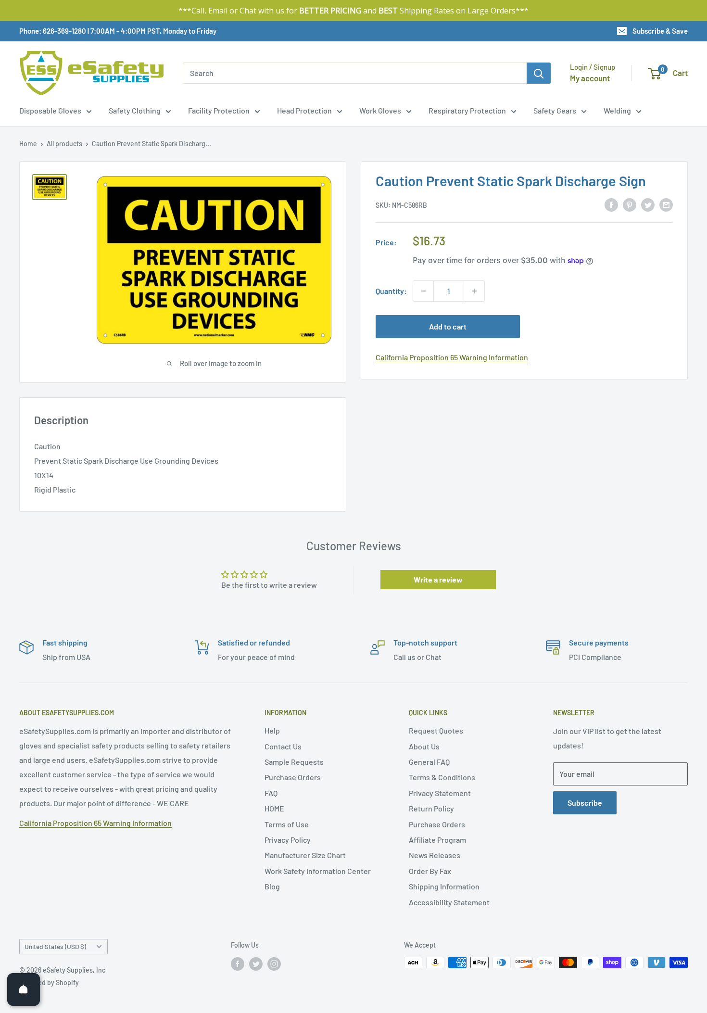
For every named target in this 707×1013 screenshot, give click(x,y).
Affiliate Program (437, 839)
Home (28, 143)
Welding (617, 110)
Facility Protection (219, 110)
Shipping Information (444, 886)
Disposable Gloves (50, 110)
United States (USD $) (55, 946)
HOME (274, 808)
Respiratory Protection (467, 110)
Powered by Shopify (49, 982)
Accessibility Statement (449, 902)
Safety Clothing (135, 110)
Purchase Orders (293, 777)
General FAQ (429, 761)
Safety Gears (554, 110)
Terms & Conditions (442, 777)
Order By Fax (430, 870)
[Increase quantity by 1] (474, 291)
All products (64, 143)
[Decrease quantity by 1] (423, 291)
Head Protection (304, 110)
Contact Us (283, 746)
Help (272, 730)
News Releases (434, 855)
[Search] (539, 73)
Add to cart (448, 326)
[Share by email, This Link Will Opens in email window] (666, 204)
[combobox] (355, 73)
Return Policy (431, 808)
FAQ (271, 793)
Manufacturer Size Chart (305, 855)
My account (590, 78)
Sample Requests (294, 761)
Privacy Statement (440, 793)
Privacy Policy (288, 839)
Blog (272, 886)
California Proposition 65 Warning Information (452, 357)
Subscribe (585, 802)
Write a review (438, 579)
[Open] (23, 989)
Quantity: (391, 290)
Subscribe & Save (660, 30)
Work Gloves (380, 110)
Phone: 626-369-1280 (52, 30)
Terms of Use (287, 824)
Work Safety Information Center (318, 870)
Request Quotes (436, 730)
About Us (424, 746)
